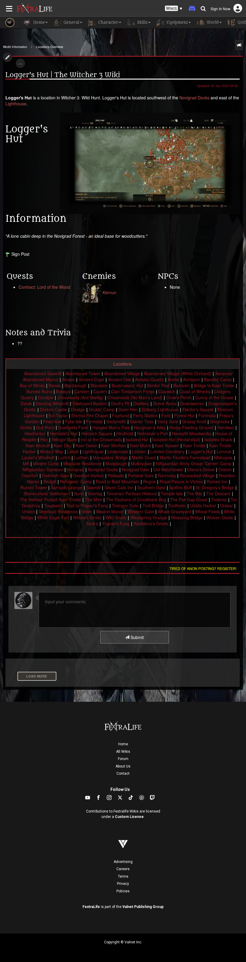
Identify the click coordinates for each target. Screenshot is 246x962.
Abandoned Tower (82, 373)
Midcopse (223, 457)
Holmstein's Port (152, 433)
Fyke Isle (73, 421)
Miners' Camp (46, 463)
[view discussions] (239, 45)
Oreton (225, 469)
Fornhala (206, 415)
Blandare (99, 385)
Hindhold (124, 433)
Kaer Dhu (63, 445)
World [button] (212, 22)
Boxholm (181, 385)
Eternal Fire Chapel (89, 415)
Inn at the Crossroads (101, 439)
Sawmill (93, 487)
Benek (55, 385)
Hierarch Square (96, 433)
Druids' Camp (102, 409)
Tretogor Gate (125, 505)
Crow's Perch (178, 397)
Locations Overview (49, 47)
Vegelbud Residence (58, 511)
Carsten (81, 391)
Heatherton (35, 433)
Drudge (78, 409)
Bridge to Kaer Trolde (214, 385)
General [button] (70, 22)
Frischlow (52, 421)
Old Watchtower (168, 469)
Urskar (226, 505)
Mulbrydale (141, 463)
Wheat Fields (207, 511)
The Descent (218, 493)
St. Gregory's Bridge (215, 487)
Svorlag (95, 493)
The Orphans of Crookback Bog (136, 499)
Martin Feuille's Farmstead (185, 457)
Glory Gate (168, 421)
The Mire (93, 499)
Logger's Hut (200, 451)
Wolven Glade (219, 517)
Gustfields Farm (73, 427)
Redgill (49, 481)
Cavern (100, 391)
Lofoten (139, 451)
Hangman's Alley (150, 427)
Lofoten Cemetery (167, 451)
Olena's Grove (200, 469)
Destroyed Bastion (89, 403)
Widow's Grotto (87, 517)
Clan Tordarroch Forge (132, 391)
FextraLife (91, 907)
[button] (173, 8)
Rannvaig (167, 475)
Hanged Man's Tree (111, 427)
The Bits (194, 493)
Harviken (225, 427)
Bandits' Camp (218, 379)
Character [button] (107, 22)
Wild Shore (116, 517)
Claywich (166, 391)
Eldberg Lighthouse (160, 409)
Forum (123, 759)
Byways (63, 391)
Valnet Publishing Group (143, 907)
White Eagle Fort (53, 517)
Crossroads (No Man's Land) (134, 397)
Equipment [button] (176, 22)
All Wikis (123, 751)
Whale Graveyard (174, 511)
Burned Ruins (39, 391)
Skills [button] (142, 22)
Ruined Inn (217, 481)
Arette (173, 379)
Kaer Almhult (38, 445)
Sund (79, 493)
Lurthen (81, 457)
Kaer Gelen (86, 445)
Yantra (92, 523)
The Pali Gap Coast (188, 499)
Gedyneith (116, 421)
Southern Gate (151, 487)
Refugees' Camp (76, 481)
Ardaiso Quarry (149, 379)
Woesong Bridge (186, 517)
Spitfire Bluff (180, 487)
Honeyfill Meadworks (191, 433)
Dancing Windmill (52, 403)
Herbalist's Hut (63, 433)
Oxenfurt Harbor (88, 475)
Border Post (158, 385)
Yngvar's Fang (116, 523)
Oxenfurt (30, 475)
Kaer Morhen (113, 445)
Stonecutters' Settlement (47, 493)
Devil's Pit (120, 403)
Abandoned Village (122, 373)
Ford (165, 415)
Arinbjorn (191, 379)
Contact (123, 773)
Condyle (45, 397)
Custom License (129, 817)
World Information (15, 47)
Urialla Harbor (203, 505)
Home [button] (38, 22)
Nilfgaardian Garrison (42, 469)
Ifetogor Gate (64, 439)
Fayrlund (120, 415)
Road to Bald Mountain (117, 481)
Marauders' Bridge (110, 457)
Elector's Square (198, 409)
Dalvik (26, 403)
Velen (87, 511)
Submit (136, 637)
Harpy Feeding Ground (191, 427)
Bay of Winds (32, 385)
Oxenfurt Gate (55, 475)
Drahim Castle (53, 409)
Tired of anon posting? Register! (203, 568)
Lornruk (224, 451)
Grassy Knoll (194, 421)
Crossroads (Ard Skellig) (80, 397)
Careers (123, 869)
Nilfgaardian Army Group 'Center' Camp (193, 463)
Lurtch (64, 457)
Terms (123, 876)
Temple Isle (172, 493)
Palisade (116, 475)
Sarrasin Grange (66, 487)
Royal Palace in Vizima (181, 481)
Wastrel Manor (110, 511)
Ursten (28, 511)
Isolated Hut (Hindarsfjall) (176, 439)
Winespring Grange (148, 517)
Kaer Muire (140, 445)
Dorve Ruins (164, 403)
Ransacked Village (197, 475)
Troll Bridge (153, 505)
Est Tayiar (58, 415)
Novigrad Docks (194, 98)
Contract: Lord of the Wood (44, 287)
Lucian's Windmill (38, 457)
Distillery (141, 403)
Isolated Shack (218, 439)
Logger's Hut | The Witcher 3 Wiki (62, 75)
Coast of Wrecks (194, 391)
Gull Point (45, 427)
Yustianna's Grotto (151, 523)
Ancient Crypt (91, 379)
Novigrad (75, 469)
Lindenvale (117, 451)
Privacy (123, 884)
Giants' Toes (142, 421)
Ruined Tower (33, 487)
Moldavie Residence (82, 463)
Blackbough (75, 385)
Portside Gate (141, 475)
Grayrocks (220, 421)
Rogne (149, 481)
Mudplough (116, 463)
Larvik (73, 451)
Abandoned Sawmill (43, 373)
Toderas (219, 499)
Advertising (123, 862)
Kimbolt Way (51, 451)
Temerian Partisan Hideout (131, 493)
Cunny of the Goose (214, 397)
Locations (122, 364)
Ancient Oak (119, 379)
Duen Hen (128, 409)
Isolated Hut (137, 439)
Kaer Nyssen (167, 445)
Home (123, 744)
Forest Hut (184, 415)
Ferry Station (145, 415)
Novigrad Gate (135, 469)
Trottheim (177, 505)
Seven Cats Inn (119, 487)
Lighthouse (15, 104)
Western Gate (141, 511)
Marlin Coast (144, 457)
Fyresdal (94, 421)
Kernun (109, 292)
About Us (123, 766)
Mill (26, 463)
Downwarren (192, 403)
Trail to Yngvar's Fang (87, 505)
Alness (68, 379)
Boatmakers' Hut (127, 385)
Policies (123, 891)
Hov (44, 439)
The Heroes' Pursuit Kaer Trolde (50, 499)
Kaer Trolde (194, 445)
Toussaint (53, 505)
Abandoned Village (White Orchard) (177, 373)
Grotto (26, 427)
